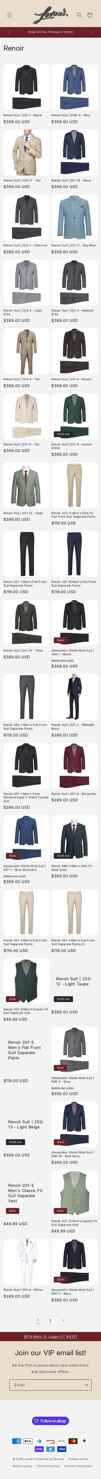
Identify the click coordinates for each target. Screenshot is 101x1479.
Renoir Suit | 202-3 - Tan (22, 379)
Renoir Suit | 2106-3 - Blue (70, 115)
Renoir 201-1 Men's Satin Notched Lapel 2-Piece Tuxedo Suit (26, 797)
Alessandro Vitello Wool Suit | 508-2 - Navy (72, 1291)
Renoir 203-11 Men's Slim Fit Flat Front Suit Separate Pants (73, 515)
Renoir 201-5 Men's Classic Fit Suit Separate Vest (25, 1193)
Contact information (78, 1466)
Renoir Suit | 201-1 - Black (23, 115)
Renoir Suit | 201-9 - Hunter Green (71, 446)
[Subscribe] (86, 1385)
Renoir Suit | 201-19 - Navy (71, 180)
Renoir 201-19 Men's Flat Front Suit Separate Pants (73, 583)
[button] (9, 15)
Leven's (30, 1458)
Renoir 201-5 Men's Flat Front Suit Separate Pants (24, 1050)
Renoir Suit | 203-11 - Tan (22, 180)
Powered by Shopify (50, 1458)
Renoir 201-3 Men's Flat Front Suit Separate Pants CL (73, 942)
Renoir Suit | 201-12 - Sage (23, 513)
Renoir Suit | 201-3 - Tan (21, 444)
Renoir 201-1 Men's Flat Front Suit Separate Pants (25, 583)
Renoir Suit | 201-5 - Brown (71, 379)
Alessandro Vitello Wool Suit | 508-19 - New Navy (72, 1154)
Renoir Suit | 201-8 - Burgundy (73, 793)
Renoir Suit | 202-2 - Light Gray (23, 312)
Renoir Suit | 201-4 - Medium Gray (72, 312)
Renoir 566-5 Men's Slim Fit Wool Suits (71, 867)
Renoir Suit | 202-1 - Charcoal (25, 245)
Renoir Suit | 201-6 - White (23, 1289)
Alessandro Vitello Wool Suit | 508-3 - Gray (72, 1079)
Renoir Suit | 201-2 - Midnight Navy (73, 726)
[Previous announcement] (9, 32)
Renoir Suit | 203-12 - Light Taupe (74, 981)
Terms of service (48, 1466)
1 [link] (38, 1320)
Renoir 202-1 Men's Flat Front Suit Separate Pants (25, 726)
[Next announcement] (92, 32)
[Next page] (63, 1320)
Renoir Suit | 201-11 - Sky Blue (73, 245)
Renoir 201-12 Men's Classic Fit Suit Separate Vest (74, 1223)
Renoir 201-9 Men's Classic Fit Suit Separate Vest (26, 1011)
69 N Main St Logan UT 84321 (50, 1336)
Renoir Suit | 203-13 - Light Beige (26, 1124)
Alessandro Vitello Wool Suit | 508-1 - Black (72, 652)
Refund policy (22, 1466)
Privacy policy (78, 1459)
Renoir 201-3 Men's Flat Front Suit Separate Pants (25, 942)
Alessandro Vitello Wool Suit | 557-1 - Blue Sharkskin (25, 867)
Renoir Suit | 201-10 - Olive (23, 650)
